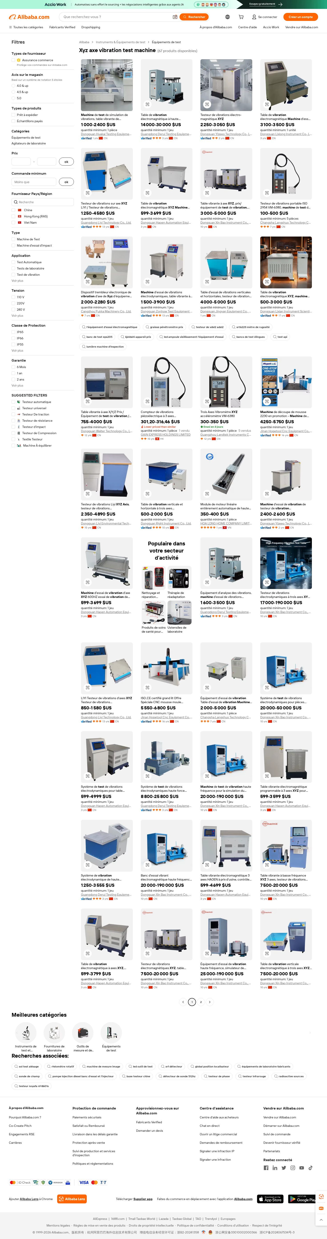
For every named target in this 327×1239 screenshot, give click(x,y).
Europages (228, 1219)
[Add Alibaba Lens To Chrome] (72, 1198)
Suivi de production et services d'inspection (94, 1153)
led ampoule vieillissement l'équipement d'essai (194, 336)
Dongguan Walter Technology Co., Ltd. (107, 431)
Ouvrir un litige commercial (218, 1134)
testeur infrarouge (254, 1076)
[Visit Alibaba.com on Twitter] (284, 1167)
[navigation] (43, 522)
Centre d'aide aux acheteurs (219, 1117)
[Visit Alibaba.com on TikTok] (310, 1167)
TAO (198, 1219)
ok (66, 162)
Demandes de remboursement (221, 1142)
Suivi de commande (277, 1134)
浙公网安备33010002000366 (236, 1232)
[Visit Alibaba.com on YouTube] (301, 1167)
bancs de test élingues (250, 336)
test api (282, 336)
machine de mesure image (103, 1066)
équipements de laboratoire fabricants (266, 1066)
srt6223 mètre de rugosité (253, 327)
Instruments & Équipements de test (120, 42)
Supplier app (143, 1199)
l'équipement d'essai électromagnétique (112, 327)
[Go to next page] (210, 1002)
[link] (321, 1197)
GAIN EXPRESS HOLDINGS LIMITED (166, 434)
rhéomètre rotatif (63, 1066)
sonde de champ (29, 1076)
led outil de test (143, 1066)
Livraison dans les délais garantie (95, 1134)
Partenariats (271, 1151)
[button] (175, 17)
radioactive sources (291, 1076)
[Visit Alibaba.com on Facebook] (266, 1167)
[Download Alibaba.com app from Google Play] (303, 1198)
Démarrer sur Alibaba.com (281, 1126)
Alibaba (84, 42)
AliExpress (100, 1219)
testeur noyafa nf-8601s (34, 1086)
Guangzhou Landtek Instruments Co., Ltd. (226, 434)
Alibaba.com (243, 1199)
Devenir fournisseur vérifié (281, 1142)
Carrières (15, 1142)
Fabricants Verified (149, 1122)
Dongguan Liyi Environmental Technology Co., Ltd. (107, 523)
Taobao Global (182, 1219)
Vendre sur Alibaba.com (279, 1117)
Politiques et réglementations (93, 1163)
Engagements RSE (21, 1134)
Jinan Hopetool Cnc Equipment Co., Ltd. (286, 431)
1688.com (118, 1219)
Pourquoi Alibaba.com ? (25, 1117)
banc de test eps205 (99, 336)
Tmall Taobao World (141, 1219)
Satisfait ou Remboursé (89, 1126)
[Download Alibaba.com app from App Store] (270, 1198)
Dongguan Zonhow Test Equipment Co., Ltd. (167, 311)
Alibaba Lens (29, 1199)
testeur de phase (219, 1076)
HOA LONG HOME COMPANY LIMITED (226, 523)
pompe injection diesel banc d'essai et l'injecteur (83, 1076)
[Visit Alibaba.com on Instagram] (292, 1167)
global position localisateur (212, 1066)
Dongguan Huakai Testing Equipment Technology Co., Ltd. (107, 134)
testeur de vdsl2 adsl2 (210, 327)
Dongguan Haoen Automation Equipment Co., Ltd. (167, 222)
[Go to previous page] (183, 1002)
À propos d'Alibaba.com (26, 1108)
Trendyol (211, 1219)
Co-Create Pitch (20, 1126)
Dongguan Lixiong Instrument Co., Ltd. (286, 134)
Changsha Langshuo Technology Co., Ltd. (286, 222)
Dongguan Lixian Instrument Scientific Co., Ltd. (286, 311)
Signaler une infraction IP (217, 1151)
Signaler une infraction (215, 1159)
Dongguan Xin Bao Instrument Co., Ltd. (226, 222)
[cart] (242, 17)
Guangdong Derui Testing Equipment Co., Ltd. (167, 134)
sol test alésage (29, 1066)
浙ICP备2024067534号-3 (277, 1232)
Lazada (163, 1219)
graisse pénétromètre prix (166, 327)
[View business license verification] (204, 1232)
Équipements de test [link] (166, 42)
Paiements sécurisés (87, 1117)
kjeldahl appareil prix (138, 336)
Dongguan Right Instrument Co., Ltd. (166, 523)
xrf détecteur (174, 1066)
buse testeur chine (138, 1076)
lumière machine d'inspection (105, 346)
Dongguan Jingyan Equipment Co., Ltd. (226, 311)
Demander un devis (149, 1130)
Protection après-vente (89, 1142)
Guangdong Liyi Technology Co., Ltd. (106, 222)
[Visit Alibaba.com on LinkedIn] (275, 1167)
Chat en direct (210, 1126)
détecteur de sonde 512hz (179, 1076)
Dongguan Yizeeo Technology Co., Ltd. (226, 134)
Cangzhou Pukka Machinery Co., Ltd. (106, 311)
